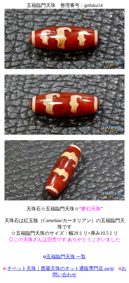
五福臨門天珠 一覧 (66, 256)
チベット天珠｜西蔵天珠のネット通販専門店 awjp (60, 268)
